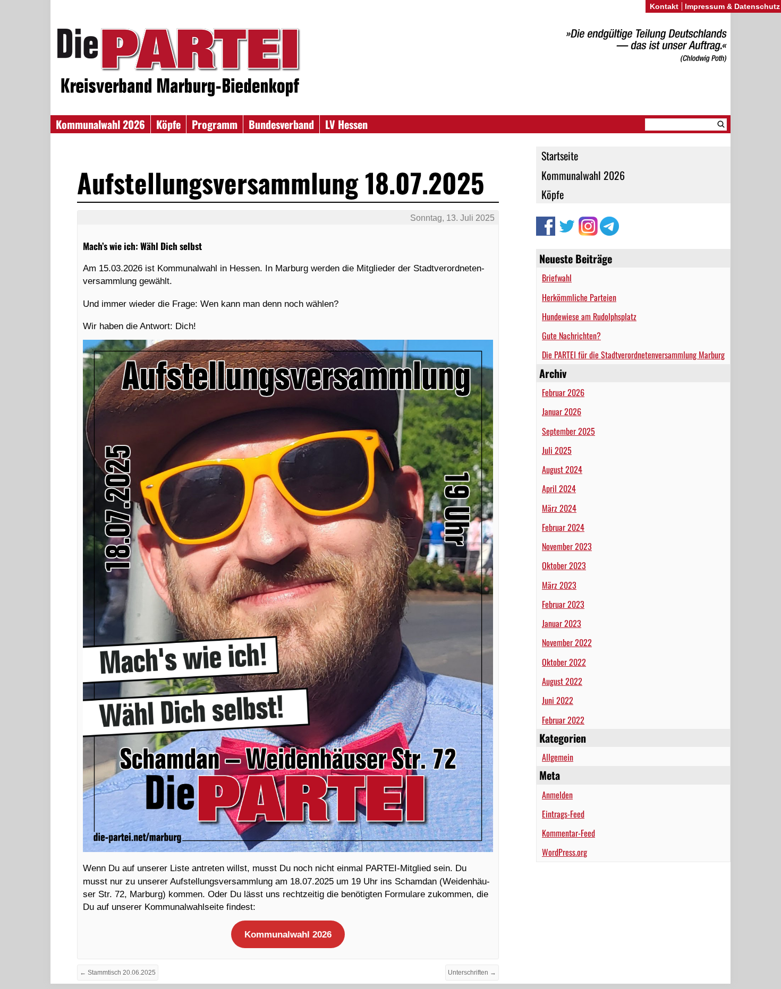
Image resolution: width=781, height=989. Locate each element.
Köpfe (168, 124)
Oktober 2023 (564, 565)
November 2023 (567, 546)
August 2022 (562, 681)
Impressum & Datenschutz (732, 6)
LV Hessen (346, 124)
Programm (214, 124)
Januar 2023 (561, 623)
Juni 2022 (557, 700)
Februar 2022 (563, 719)
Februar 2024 (563, 527)
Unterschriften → (472, 972)
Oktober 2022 (564, 662)
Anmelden (557, 794)
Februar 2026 (563, 392)
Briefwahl (557, 277)
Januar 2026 (561, 411)
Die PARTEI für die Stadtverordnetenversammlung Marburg (633, 354)
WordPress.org (564, 852)
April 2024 (559, 488)
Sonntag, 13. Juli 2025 (452, 217)
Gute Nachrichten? (571, 335)
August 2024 (562, 469)
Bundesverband (281, 124)
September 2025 (568, 431)
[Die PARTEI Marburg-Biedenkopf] (390, 62)
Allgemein (557, 757)
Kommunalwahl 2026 (100, 124)
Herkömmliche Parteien (579, 297)
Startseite (559, 156)
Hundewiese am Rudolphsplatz (589, 316)
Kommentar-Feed (568, 833)
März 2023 (559, 585)
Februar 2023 (563, 604)
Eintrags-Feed (563, 813)
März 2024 (559, 508)
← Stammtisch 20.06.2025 (118, 972)
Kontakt (664, 6)
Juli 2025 (557, 450)
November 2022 (567, 642)
